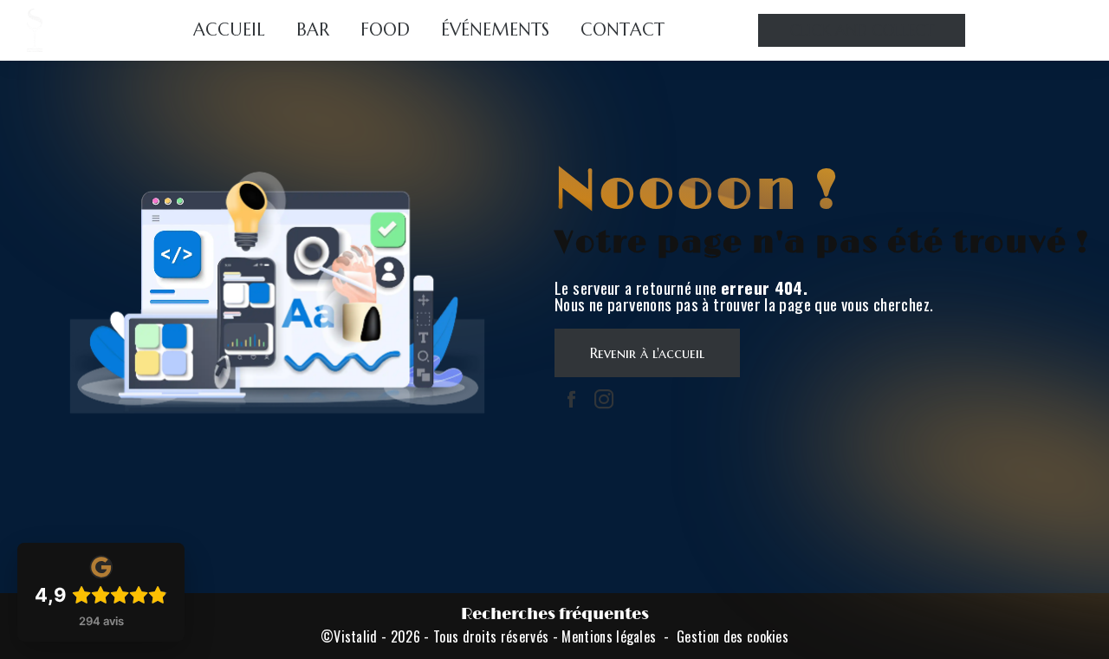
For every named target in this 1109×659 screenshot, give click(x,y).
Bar (312, 30)
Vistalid (356, 636)
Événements (495, 30)
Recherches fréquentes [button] (555, 614)
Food (385, 30)
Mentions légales (608, 636)
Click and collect (861, 30)
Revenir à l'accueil (647, 353)
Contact (622, 30)
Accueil (229, 30)
